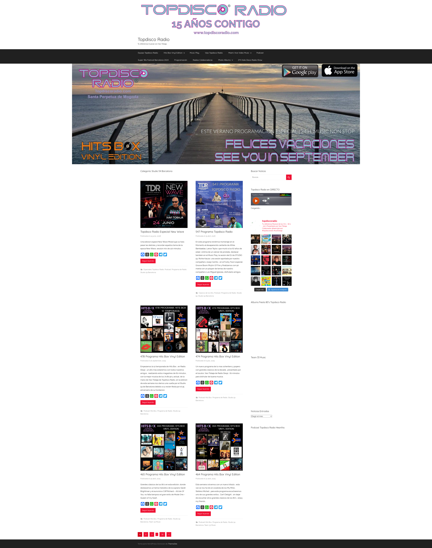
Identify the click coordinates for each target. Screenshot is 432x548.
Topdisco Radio (154, 39)
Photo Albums (224, 60)
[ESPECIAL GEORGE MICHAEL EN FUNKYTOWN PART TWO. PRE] (276, 260)
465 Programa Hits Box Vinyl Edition (162, 474)
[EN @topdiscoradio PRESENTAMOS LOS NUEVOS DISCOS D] (266, 270)
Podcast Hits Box (150, 411)
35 (162, 534)
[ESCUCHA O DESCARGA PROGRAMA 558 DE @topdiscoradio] (255, 260)
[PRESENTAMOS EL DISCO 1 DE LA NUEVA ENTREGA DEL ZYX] (266, 281)
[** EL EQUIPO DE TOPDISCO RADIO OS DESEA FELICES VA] (266, 239)
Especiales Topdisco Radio (154, 269)
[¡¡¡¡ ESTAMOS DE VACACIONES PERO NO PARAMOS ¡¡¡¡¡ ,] (255, 239)
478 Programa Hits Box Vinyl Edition (162, 356)
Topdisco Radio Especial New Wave (162, 231)
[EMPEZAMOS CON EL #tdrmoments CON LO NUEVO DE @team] (255, 270)
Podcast (260, 53)
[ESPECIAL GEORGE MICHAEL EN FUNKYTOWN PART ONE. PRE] (255, 281)
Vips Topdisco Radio (214, 53)
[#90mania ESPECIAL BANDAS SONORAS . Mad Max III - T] (287, 239)
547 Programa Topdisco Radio (214, 231)
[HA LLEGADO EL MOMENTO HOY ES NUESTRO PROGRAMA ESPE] (287, 249)
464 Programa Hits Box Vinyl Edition (218, 474)
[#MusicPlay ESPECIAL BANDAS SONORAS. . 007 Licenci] (266, 249)
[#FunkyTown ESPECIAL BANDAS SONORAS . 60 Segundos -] (255, 249)
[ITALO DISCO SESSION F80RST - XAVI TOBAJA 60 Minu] (287, 260)
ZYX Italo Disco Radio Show (250, 60)
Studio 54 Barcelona (148, 272)
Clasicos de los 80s (206, 293)
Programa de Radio (179, 269)
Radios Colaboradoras (203, 60)
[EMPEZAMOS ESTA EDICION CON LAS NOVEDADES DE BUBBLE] (276, 281)
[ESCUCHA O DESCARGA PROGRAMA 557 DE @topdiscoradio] (276, 270)
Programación (180, 60)
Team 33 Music (155, 522)
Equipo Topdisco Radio (148, 53)
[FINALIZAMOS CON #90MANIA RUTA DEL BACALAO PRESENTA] (287, 270)
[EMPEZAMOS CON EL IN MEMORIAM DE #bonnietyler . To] (276, 249)
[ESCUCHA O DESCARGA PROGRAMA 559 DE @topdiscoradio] (276, 239)
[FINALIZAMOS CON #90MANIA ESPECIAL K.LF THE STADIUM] (266, 260)
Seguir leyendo (148, 261)
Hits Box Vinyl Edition (173, 53)
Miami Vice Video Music (238, 53)
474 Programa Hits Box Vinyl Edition (218, 356)
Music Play (194, 53)
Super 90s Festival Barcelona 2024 (153, 60)
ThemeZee (172, 544)
